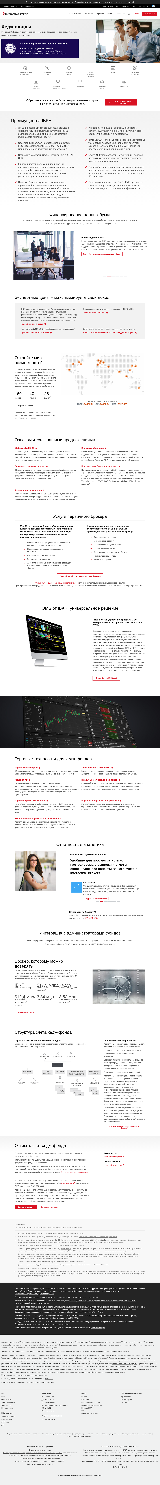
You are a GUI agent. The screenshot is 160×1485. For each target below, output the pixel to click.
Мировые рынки (25, 405)
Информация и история (90, 1402)
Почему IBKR (75, 13)
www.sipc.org (66, 1183)
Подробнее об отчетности (96, 896)
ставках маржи (118, 1242)
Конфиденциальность (130, 1433)
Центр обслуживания (113, 1165)
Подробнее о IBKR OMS (106, 678)
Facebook (128, 1396)
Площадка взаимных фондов (30, 466)
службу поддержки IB (70, 1358)
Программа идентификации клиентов (56, 1433)
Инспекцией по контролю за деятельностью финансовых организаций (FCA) (102, 1300)
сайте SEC (49, 1378)
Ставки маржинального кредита (124, 1363)
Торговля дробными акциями (30, 800)
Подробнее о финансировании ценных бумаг (102, 259)
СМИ (83, 1411)
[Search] (129, 14)
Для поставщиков (48, 1419)
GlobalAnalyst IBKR (25, 447)
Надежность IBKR (26, 1012)
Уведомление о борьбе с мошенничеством (23, 1433)
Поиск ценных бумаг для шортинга (99, 466)
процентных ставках (52, 1265)
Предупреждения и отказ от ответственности (34, 1324)
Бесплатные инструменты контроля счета (37, 818)
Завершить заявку (49, 1207)
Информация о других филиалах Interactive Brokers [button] (81, 1475)
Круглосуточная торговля (28, 490)
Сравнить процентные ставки (35, 332)
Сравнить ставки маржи (94, 312)
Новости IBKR (86, 1408)
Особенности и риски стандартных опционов (34, 1293)
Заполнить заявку (26, 1207)
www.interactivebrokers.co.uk (42, 1464)
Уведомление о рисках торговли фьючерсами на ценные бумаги (46, 1369)
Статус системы (47, 1411)
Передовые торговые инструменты (100, 800)
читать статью (74, 1240)
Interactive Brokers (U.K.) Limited (40, 1446)
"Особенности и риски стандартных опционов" (117, 1355)
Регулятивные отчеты (89, 1413)
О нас (133, 6)
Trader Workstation (8, 1416)
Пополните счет (47, 1396)
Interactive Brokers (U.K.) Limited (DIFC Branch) (120, 1446)
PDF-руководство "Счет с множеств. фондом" (124, 1127)
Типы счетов (6, 1405)
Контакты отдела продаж (123, 102)
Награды (84, 1396)
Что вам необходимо (113, 1156)
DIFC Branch (122, 1467)
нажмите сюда (98, 1327)
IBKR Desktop (6, 1419)
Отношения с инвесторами (91, 1405)
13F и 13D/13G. (91, 918)
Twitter (126, 1402)
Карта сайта (146, 1433)
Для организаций (28, 6)
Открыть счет (149, 13)
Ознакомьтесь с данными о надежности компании (57, 582)
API (2, 1425)
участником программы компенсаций (103, 1315)
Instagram (128, 1399)
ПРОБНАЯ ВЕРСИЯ (110, 6)
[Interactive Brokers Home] (15, 13)
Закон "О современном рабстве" (79, 1436)
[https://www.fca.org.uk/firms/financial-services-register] (40, 1458)
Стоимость (88, 13)
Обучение (120, 13)
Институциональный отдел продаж (54, 1405)
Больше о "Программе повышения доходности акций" (108, 332)
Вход (137, 13)
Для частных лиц (10, 6)
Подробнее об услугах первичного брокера (80, 576)
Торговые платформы (26, 767)
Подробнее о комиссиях (32, 323)
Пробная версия (7, 1408)
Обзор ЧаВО (46, 1408)
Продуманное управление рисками (99, 779)
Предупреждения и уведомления (84, 1361)
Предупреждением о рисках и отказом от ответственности (23, 1375)
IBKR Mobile (5, 1422)
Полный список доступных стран (75, 1172)
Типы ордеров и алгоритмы (95, 767)
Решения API (21, 779)
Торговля (100, 13)
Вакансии (124, 6)
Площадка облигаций (92, 447)
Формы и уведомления (110, 1433)
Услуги (110, 13)
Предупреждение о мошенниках (86, 1433)
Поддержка (143, 6)
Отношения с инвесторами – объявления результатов (98, 1237)
